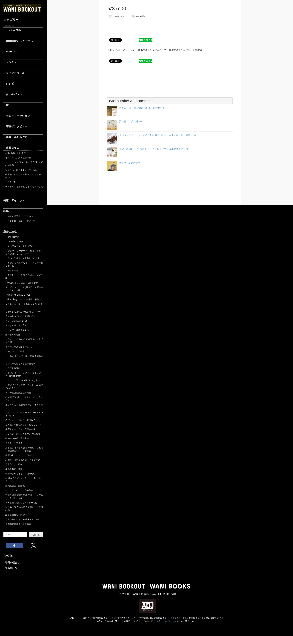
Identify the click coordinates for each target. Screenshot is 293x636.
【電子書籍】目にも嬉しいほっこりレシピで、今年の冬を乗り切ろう (156, 149)
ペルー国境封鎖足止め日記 (18, 392)
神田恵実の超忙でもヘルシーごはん (22, 502)
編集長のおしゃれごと (16, 514)
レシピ (8, 83)
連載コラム (11, 147)
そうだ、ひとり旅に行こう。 (19, 346)
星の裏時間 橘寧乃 (15, 468)
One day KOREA (14, 241)
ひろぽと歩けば (12, 368)
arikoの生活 (12, 236)
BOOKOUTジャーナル (18, 40)
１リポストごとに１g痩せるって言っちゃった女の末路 (24, 289)
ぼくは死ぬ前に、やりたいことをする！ (24, 399)
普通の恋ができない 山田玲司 (20, 473)
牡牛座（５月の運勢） (131, 162)
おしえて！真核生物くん (17, 330)
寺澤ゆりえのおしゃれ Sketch (19, 455)
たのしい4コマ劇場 (14, 351)
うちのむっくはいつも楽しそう (20, 316)
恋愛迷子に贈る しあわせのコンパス (22, 459)
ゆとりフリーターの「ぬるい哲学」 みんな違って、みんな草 (24, 252)
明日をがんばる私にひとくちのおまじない (24, 188)
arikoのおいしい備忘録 (16, 153)
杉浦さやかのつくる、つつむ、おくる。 (24, 480)
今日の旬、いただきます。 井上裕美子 (24, 433)
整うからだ (11, 270)
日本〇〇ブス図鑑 (14, 464)
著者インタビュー (15, 126)
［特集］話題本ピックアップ (19, 216)
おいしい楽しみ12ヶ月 (16, 320)
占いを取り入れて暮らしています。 (23, 258)
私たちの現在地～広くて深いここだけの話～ (24, 509)
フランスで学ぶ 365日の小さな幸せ (22, 380)
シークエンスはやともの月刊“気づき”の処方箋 (24, 164)
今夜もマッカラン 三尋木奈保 (20, 429)
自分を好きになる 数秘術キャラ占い (22, 519)
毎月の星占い (12, 562)
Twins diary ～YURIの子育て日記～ (23, 299)
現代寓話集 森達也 (15, 485)
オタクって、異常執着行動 (18, 157)
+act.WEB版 (12, 30)
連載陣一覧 (11, 567)
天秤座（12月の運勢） (131, 121)
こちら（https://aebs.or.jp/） (168, 621)
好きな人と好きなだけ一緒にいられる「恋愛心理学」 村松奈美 (24, 449)
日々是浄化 (10, 182)
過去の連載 (10, 231)
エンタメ (10, 62)
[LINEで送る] (145, 40)
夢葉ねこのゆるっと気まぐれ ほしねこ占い (24, 176)
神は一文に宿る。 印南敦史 (20, 490)
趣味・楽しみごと (15, 137)
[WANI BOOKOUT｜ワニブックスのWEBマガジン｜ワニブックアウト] (22, 10)
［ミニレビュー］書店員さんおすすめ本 (24, 276)
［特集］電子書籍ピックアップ (20, 220)
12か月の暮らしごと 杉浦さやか (21, 282)
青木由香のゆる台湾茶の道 (18, 523)
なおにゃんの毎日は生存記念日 (20, 363)
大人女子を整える (14, 443)
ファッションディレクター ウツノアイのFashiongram (24, 374)
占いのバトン (12, 94)
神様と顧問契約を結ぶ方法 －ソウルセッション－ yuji (24, 496)
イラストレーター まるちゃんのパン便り (24, 305)
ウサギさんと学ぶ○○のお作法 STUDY (24, 311)
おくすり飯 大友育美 (16, 325)
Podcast (10, 51)
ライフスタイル (14, 72)
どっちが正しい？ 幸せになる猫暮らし (24, 357)
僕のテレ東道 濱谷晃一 (17, 438)
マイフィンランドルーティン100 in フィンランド (24, 414)
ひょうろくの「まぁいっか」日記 (21, 169)
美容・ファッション (16, 115)
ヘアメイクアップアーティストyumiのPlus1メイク (24, 386)
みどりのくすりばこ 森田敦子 (20, 420)
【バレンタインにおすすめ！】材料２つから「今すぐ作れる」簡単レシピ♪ (159, 135)
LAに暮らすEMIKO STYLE (17, 294)
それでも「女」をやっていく (20, 246)
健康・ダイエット (14, 200)
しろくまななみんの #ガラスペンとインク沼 (24, 341)
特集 (6, 211)
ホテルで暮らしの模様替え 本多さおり (24, 406)
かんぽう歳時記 (12, 334)
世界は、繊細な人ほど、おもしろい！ (23, 424)
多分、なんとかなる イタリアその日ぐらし (24, 264)
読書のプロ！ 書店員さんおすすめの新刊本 (142, 107)
